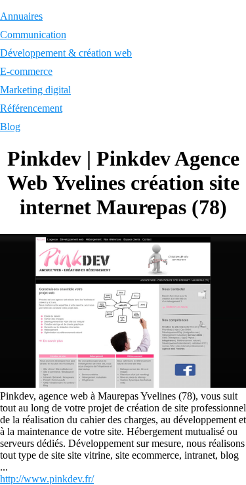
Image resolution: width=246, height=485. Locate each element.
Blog (10, 126)
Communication (33, 34)
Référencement (31, 108)
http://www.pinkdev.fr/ (47, 478)
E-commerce (26, 71)
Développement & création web (66, 52)
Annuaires (21, 16)
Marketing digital (35, 89)
